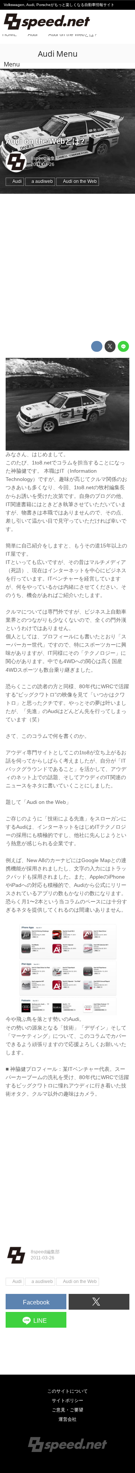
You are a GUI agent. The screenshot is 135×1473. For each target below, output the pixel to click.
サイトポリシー (67, 1400)
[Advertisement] (67, 267)
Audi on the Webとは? (45, 141)
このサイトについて (67, 1391)
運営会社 (67, 1419)
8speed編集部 (45, 158)
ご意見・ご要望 (67, 1410)
